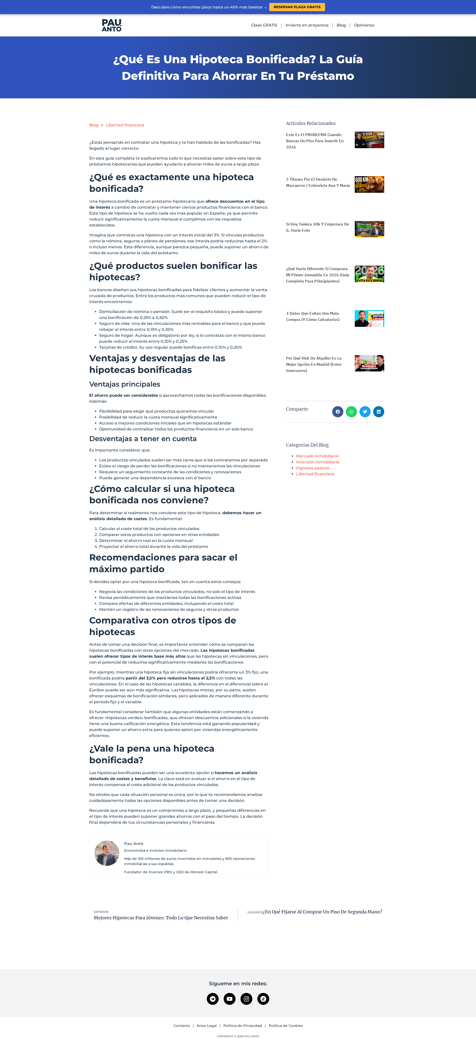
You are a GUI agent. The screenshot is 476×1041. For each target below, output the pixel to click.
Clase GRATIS (264, 25)
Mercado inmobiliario (317, 456)
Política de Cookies (286, 1025)
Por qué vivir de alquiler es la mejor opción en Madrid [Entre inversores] (314, 364)
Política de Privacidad (242, 1025)
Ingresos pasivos (312, 468)
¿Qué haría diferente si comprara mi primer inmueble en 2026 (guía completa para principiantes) (317, 274)
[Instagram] (246, 999)
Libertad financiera (125, 125)
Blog (341, 25)
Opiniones (364, 25)
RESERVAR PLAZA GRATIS (297, 7)
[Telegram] (213, 999)
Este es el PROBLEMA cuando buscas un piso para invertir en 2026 (315, 140)
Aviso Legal (207, 1025)
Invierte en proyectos (307, 25)
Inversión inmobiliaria (317, 462)
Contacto (182, 1025)
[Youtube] (230, 999)
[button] (337, 411)
